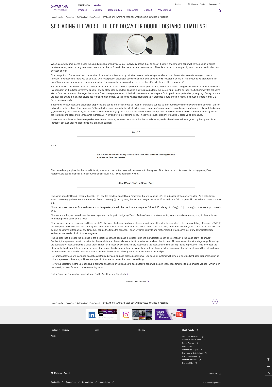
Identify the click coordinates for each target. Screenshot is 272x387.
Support (148, 9)
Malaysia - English (198, 4)
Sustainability (187, 363)
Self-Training (82, 17)
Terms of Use (71, 382)
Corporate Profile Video (191, 339)
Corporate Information (191, 336)
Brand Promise (188, 343)
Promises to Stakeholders (192, 353)
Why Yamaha (164, 9)
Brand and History (189, 356)
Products (82, 9)
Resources (132, 9)
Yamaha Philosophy (190, 349)
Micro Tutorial (95, 17)
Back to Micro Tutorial (136, 281)
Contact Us (55, 382)
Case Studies (115, 9)
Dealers (178, 4)
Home (53, 17)
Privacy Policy (87, 382)
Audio (97, 5)
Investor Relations (189, 359)
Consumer (213, 4)
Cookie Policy (104, 382)
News (97, 330)
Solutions (97, 9)
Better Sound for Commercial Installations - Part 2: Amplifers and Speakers (88, 274)
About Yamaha (188, 330)
